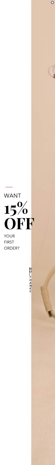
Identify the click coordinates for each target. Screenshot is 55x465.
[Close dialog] (52, 2)
